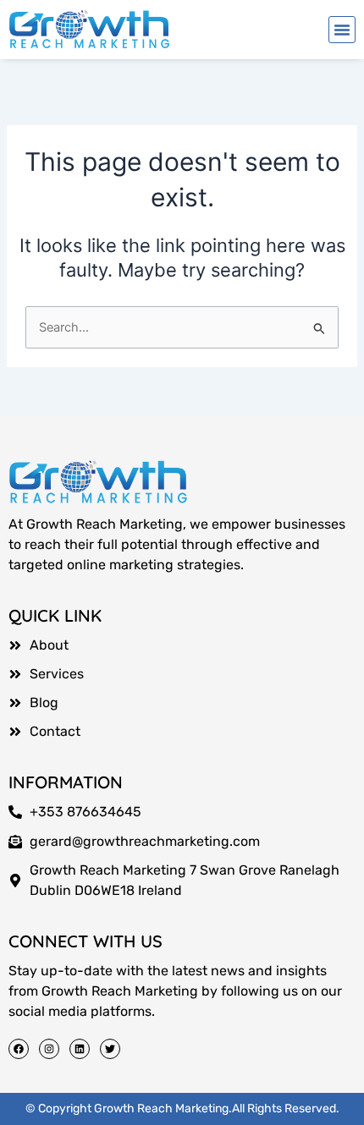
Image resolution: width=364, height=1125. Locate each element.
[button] (342, 29)
